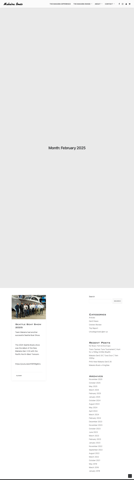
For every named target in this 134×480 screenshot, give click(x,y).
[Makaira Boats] (12, 4)
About (98, 4)
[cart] (129, 4)
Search (92, 297)
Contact (109, 4)
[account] (126, 4)
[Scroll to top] (130, 476)
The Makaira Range (81, 4)
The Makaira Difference (60, 4)
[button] (119, 4)
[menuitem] (60, 4)
